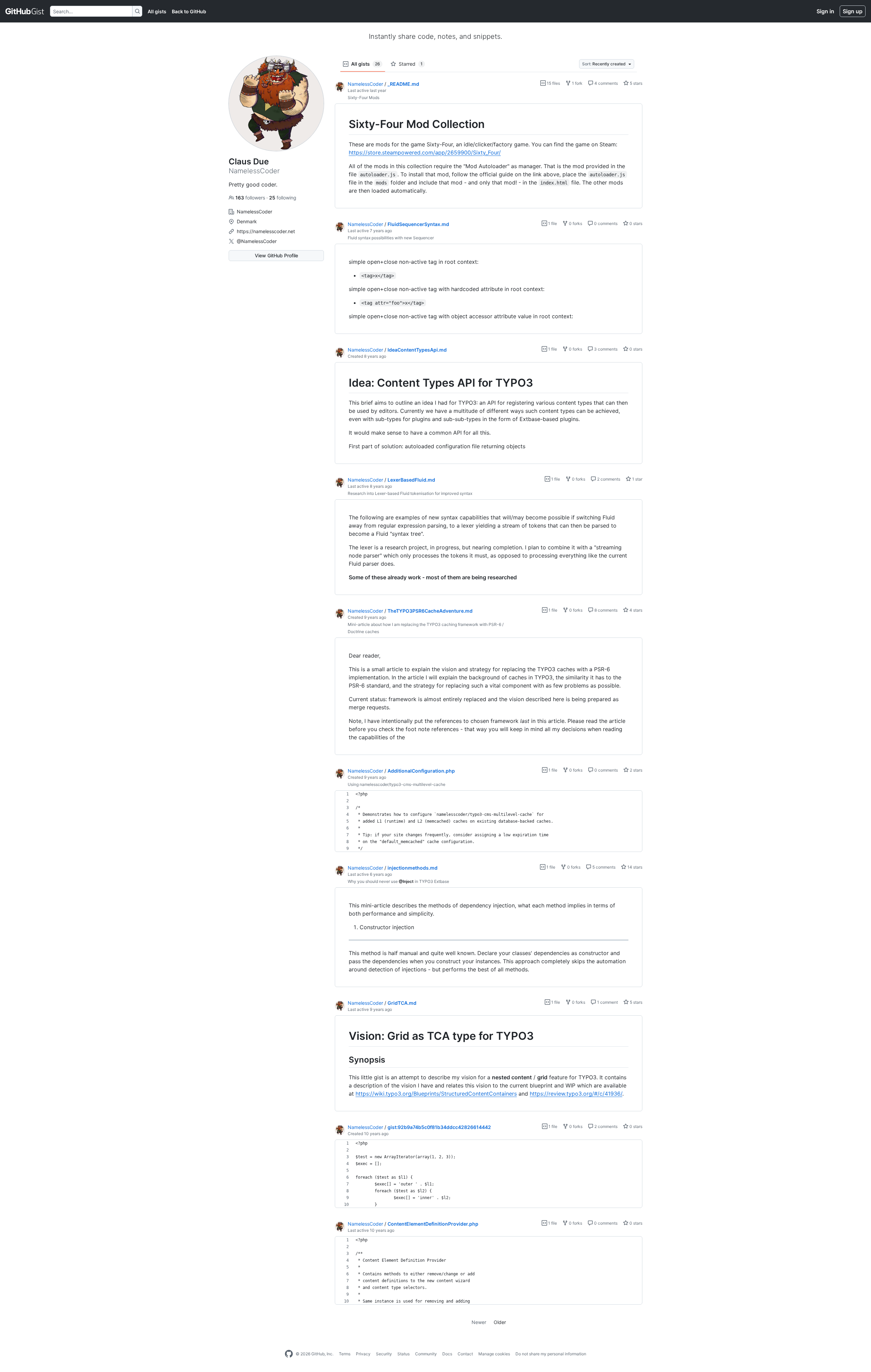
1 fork (576, 83)
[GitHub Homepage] (289, 1354)
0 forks (575, 223)
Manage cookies (494, 1353)
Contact (465, 1353)
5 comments (603, 867)
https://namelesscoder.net (266, 231)
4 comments (605, 83)
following (282, 197)
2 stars (635, 770)
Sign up (852, 11)
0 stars (635, 223)
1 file (552, 223)
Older (500, 1322)
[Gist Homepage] (25, 11)
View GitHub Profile (276, 255)
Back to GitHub (189, 11)
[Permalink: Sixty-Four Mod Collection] (344, 124)
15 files (553, 83)
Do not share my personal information (550, 1353)
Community (426, 1353)
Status (403, 1353)
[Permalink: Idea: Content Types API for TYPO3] (344, 383)
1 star (636, 479)
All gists (157, 11)
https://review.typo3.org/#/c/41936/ (576, 1093)
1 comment (607, 1002)
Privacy (363, 1353)
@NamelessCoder (257, 241)
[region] (488, 156)
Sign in (825, 11)
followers (250, 197)
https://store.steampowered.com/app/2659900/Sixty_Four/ (425, 152)
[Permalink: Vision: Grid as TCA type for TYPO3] (344, 1036)
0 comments (605, 223)
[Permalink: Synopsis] (344, 1059)
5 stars (635, 83)
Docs (447, 1353)
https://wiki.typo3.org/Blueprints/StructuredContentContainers (436, 1093)
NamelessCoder (365, 84)
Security (384, 1353)
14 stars (634, 867)
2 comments (608, 479)
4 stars (635, 610)
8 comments (605, 610)
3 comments (605, 349)
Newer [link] (479, 1322)
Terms (344, 1353)
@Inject (406, 881)
